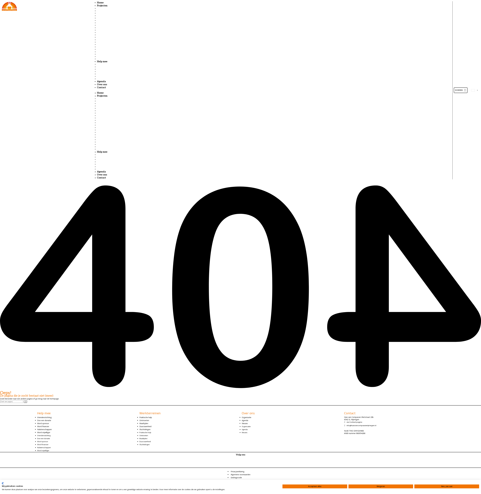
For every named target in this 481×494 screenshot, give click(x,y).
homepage (54, 399)
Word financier (43, 426)
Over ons (102, 174)
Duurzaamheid (145, 426)
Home (100, 93)
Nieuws (245, 423)
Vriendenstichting (44, 417)
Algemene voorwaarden (240, 474)
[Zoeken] (25, 401)
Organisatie (246, 417)
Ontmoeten (144, 420)
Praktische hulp (145, 417)
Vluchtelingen (144, 429)
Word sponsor (43, 423)
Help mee (102, 61)
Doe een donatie (44, 420)
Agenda (101, 171)
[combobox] (475, 90)
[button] (274, 90)
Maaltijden (143, 423)
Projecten (102, 5)
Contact (101, 87)
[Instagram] (240, 464)
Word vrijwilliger (43, 432)
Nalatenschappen (44, 429)
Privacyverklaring (237, 471)
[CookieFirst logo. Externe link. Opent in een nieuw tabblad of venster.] (3, 483)
